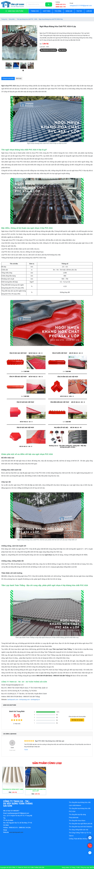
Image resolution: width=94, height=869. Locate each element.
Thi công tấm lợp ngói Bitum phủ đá (80, 823)
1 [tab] (23, 71)
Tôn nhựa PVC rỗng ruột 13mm (12, 789)
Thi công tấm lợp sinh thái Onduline (80, 826)
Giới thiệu (46, 11)
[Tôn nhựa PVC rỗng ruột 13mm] (12, 777)
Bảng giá (69, 11)
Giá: (41, 44)
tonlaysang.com (24, 699)
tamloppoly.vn (35, 699)
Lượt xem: (42, 46)
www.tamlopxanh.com (16, 832)
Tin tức (79, 11)
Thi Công (58, 11)
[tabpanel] (8, 65)
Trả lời (26, 749)
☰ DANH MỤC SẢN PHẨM (14, 11)
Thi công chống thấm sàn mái (78, 829)
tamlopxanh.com (12, 699)
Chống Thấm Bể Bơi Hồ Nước (79, 839)
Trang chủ (35, 11)
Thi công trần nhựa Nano (77, 820)
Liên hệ (89, 11)
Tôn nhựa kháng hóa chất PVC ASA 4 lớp (35, 790)
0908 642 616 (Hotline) (49, 50)
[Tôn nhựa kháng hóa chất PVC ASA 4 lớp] (35, 777)
